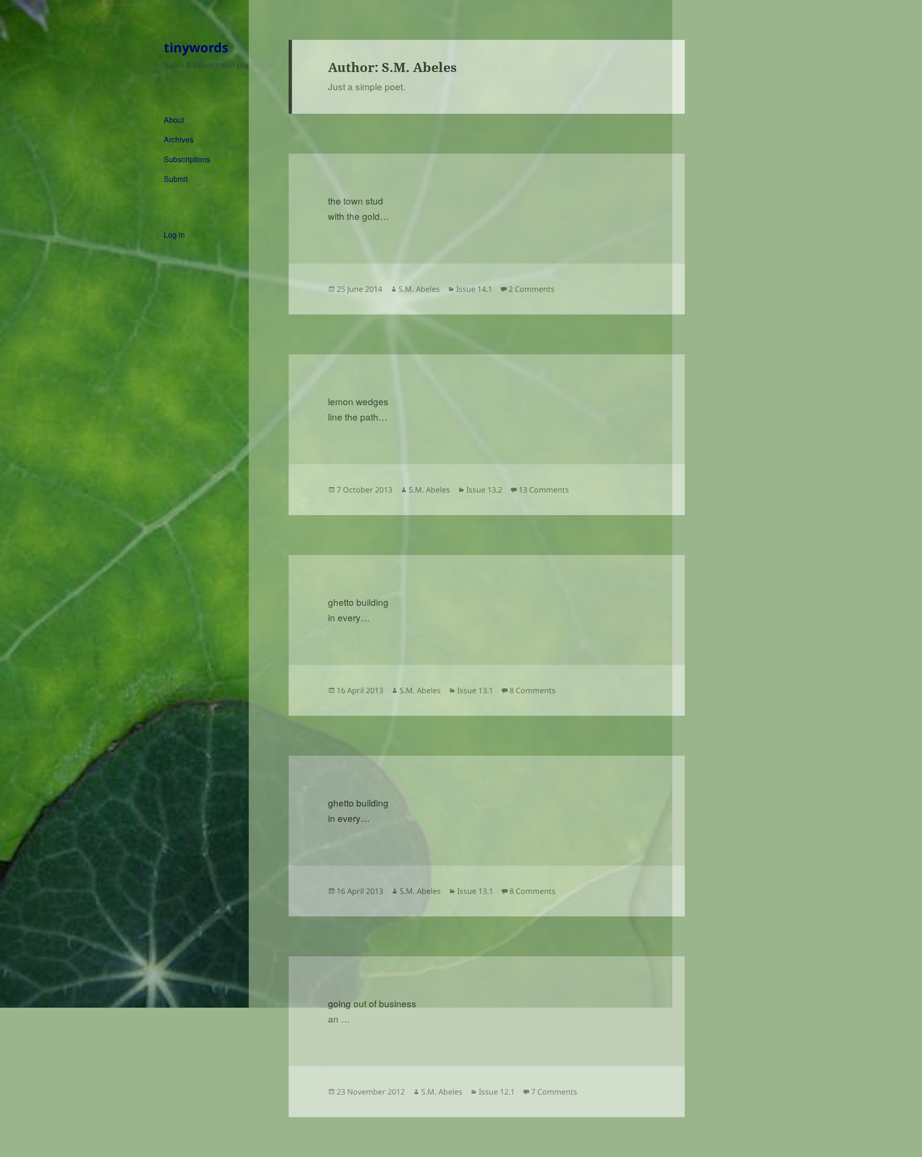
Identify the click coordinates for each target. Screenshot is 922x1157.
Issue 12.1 (497, 1091)
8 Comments (533, 690)
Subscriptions (187, 159)
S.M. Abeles (419, 289)
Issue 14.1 (474, 289)
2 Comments (532, 289)
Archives (179, 139)
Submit (176, 178)
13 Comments (544, 489)
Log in (174, 234)
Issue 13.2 (484, 489)
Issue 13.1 (475, 690)
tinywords (196, 47)
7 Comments (554, 1091)
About (174, 119)
